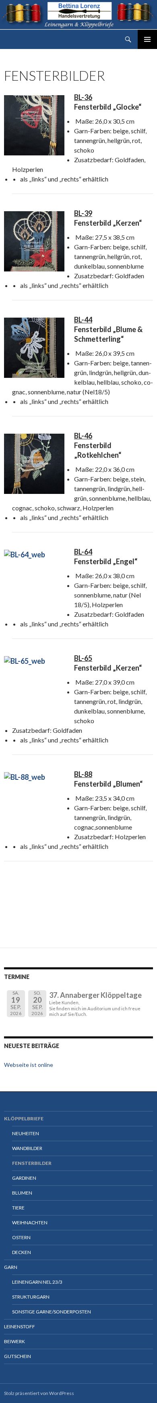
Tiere (18, 1208)
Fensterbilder (32, 1163)
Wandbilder (27, 1148)
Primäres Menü (147, 39)
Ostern (21, 1237)
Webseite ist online (28, 1064)
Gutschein (17, 1356)
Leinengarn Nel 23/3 (37, 1282)
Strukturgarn (31, 1297)
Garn (10, 1267)
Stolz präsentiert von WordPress (39, 1393)
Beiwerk (14, 1341)
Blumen (22, 1193)
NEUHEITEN (25, 1133)
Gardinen (24, 1178)
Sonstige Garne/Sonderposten (51, 1312)
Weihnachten (30, 1222)
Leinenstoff (19, 1326)
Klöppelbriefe (23, 1118)
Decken (21, 1252)
